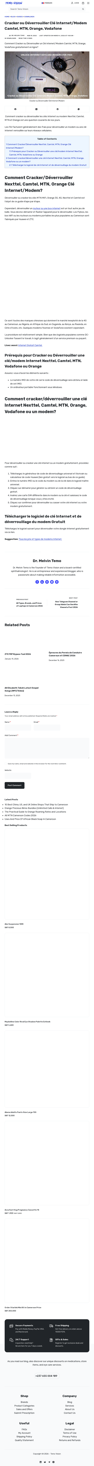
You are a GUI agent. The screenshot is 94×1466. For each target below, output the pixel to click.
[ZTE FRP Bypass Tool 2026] (25, 641)
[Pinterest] (57, 109)
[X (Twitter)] (36, 109)
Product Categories (24, 1405)
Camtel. (38, 345)
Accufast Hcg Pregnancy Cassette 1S (22, 1210)
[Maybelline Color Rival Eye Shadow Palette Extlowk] (47, 975)
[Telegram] (49, 1462)
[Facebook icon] (37, 582)
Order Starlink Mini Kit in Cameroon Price (23, 1307)
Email (36, 722)
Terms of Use (69, 1433)
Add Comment (11, 735)
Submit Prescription (24, 1413)
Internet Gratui (25, 345)
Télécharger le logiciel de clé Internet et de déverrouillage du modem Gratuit (48, 165)
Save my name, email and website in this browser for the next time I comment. (37, 764)
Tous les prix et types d (30, 539)
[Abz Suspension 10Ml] (47, 874)
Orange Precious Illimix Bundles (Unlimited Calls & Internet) (34, 808)
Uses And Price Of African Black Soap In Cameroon (30, 819)
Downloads (29, 17)
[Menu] (88, 3)
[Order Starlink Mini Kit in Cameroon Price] (47, 1261)
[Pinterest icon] (57, 582)
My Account (24, 1433)
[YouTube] (53, 1462)
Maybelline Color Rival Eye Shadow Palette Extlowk (27, 1022)
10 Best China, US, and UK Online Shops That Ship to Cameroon (36, 804)
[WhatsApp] (78, 109)
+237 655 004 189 (46, 1375)
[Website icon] (47, 582)
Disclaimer (69, 1429)
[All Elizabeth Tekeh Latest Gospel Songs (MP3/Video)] (25, 676)
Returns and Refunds (69, 1440)
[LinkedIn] (40, 1462)
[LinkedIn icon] (42, 582)
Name (8, 722)
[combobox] (45, 9)
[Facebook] (15, 109)
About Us (69, 1409)
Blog (13, 17)
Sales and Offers (24, 1409)
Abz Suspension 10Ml (14, 924)
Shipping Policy (24, 1436)
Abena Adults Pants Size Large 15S (20, 1112)
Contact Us (69, 1413)
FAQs (24, 1429)
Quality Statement (24, 1440)
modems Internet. (52, 539)
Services (69, 1405)
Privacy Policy (70, 1436)
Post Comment (14, 785)
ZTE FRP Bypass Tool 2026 (18, 654)
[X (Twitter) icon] (52, 582)
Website (8, 770)
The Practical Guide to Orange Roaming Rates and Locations (35, 811)
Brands (24, 1402)
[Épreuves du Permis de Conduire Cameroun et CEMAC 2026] (69, 640)
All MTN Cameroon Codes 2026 (20, 815)
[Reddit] (45, 1462)
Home (7, 17)
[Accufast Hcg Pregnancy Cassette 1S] (47, 1163)
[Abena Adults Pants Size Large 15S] (47, 1069)
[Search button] (83, 9)
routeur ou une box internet (46, 208)
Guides (20, 17)
